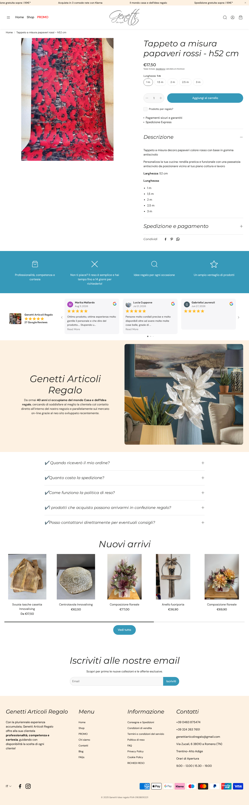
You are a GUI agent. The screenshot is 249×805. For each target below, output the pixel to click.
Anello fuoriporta (173, 604)
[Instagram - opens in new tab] (28, 786)
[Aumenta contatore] (160, 98)
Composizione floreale (124, 604)
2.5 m (185, 82)
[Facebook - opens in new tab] (20, 786)
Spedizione (160, 69)
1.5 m (160, 82)
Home (9, 32)
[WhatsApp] (178, 239)
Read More (73, 329)
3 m (198, 82)
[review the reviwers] (114, 304)
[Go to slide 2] (150, 336)
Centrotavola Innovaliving (76, 604)
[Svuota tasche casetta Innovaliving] (27, 577)
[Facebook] (165, 239)
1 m (148, 82)
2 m (172, 82)
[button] (8, 17)
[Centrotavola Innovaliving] (76, 577)
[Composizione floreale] (124, 577)
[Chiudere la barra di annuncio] (245, 2)
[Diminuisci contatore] (147, 98)
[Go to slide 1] (147, 336)
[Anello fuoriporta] (173, 577)
